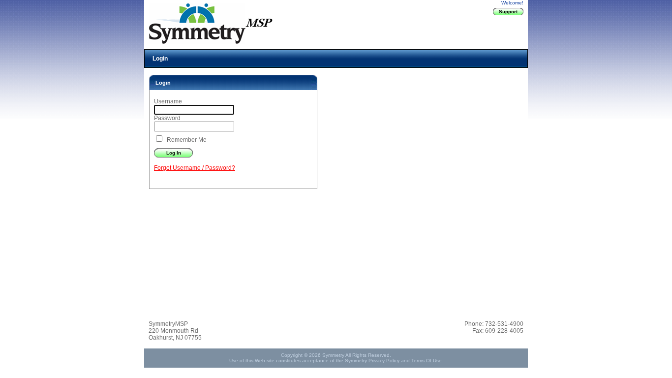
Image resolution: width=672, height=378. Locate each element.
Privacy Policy (383, 360)
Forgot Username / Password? (194, 167)
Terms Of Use (426, 360)
